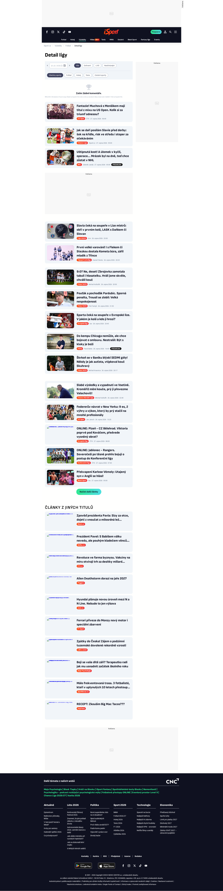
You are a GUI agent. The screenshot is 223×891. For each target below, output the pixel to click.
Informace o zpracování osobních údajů (135, 881)
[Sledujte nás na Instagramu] (53, 32)
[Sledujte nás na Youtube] (70, 32)
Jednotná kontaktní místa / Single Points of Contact (102, 884)
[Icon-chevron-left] (47, 65)
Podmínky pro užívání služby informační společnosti (101, 881)
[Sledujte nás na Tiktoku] (64, 32)
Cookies (154, 881)
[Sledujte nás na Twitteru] (58, 32)
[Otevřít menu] (175, 32)
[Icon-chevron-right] (69, 65)
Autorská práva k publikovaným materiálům (65, 881)
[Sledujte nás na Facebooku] (47, 32)
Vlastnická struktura (74, 884)
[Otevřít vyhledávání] (170, 32)
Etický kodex (126, 884)
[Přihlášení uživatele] (165, 32)
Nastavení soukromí (165, 881)
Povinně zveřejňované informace (144, 884)
